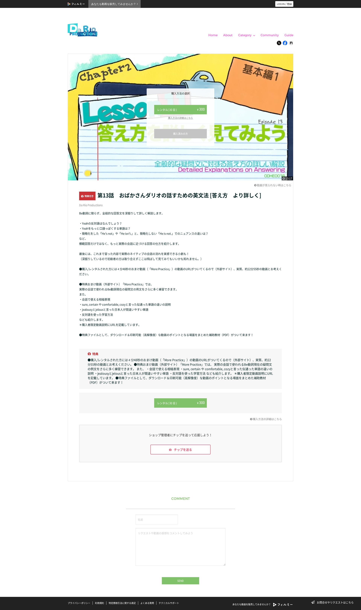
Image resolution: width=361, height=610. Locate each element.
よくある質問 (147, 603)
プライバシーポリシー (79, 603)
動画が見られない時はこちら (273, 185)
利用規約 (99, 603)
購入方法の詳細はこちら (180, 118)
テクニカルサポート (169, 603)
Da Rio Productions (91, 205)
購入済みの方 (180, 133)
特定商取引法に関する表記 (122, 603)
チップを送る (182, 449)
